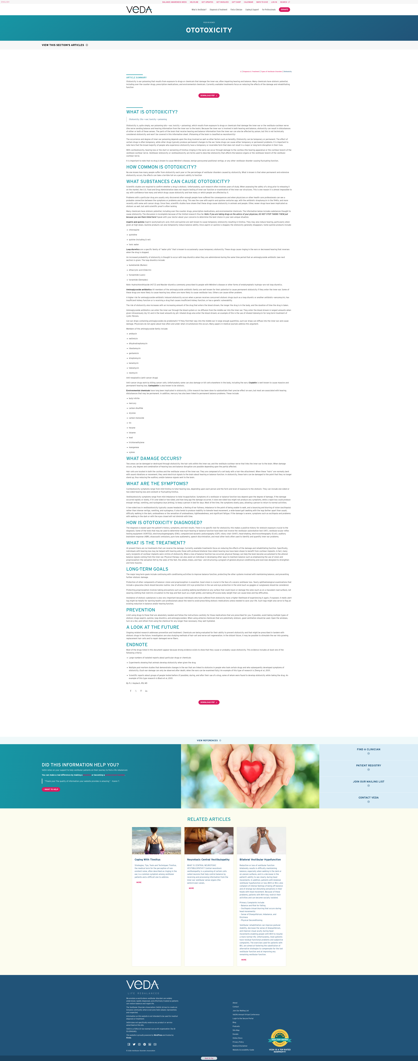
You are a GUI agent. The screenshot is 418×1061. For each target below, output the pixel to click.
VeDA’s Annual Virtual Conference (246, 1015)
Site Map (236, 1030)
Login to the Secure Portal (243, 1018)
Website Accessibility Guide (243, 1050)
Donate (284, 9)
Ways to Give (262, 2)
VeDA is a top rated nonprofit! (280, 1050)
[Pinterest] (144, 1045)
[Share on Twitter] (135, 691)
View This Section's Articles (63, 45)
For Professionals (269, 9)
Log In (274, 2)
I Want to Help (51, 789)
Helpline (194, 2)
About (235, 1003)
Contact (236, 1007)
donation (87, 775)
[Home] (139, 9)
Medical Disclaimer (240, 1046)
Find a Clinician (236, 9)
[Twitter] (134, 1045)
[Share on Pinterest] (141, 691)
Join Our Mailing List (241, 1011)
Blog (234, 1022)
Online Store (237, 1038)
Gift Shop (236, 2)
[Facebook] (129, 1045)
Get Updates (207, 2)
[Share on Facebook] (130, 691)
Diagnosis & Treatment (218, 9)
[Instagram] (139, 1045)
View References (207, 740)
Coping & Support (252, 9)
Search (283, 2)
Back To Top (209, 1058)
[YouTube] (155, 1045)
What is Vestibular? (199, 9)
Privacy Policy (238, 1042)
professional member (115, 775)
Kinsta (128, 1038)
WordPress (158, 1035)
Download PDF (208, 96)
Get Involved (222, 2)
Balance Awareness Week (174, 2)
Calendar (248, 2)
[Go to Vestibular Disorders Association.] (241, 71)
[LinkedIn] (150, 1045)
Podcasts (236, 1026)
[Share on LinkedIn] (146, 691)
